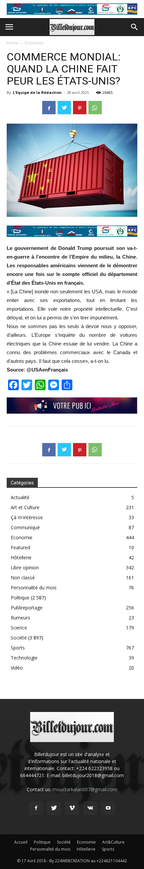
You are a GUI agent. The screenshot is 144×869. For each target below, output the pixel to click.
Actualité (20, 497)
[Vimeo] (72, 808)
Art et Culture (25, 507)
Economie (34, 43)
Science (19, 627)
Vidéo (17, 668)
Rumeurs (20, 617)
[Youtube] (108, 808)
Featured (20, 547)
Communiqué (25, 527)
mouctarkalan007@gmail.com (85, 789)
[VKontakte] (90, 808)
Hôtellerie (21, 557)
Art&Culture (113, 842)
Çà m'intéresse (27, 517)
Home (12, 43)
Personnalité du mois (34, 587)
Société (19, 637)
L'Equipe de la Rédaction (37, 92)
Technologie (24, 658)
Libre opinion (25, 567)
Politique (20, 597)
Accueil (20, 842)
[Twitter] (54, 808)
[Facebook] (36, 808)
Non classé (23, 577)
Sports (18, 647)
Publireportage (27, 607)
